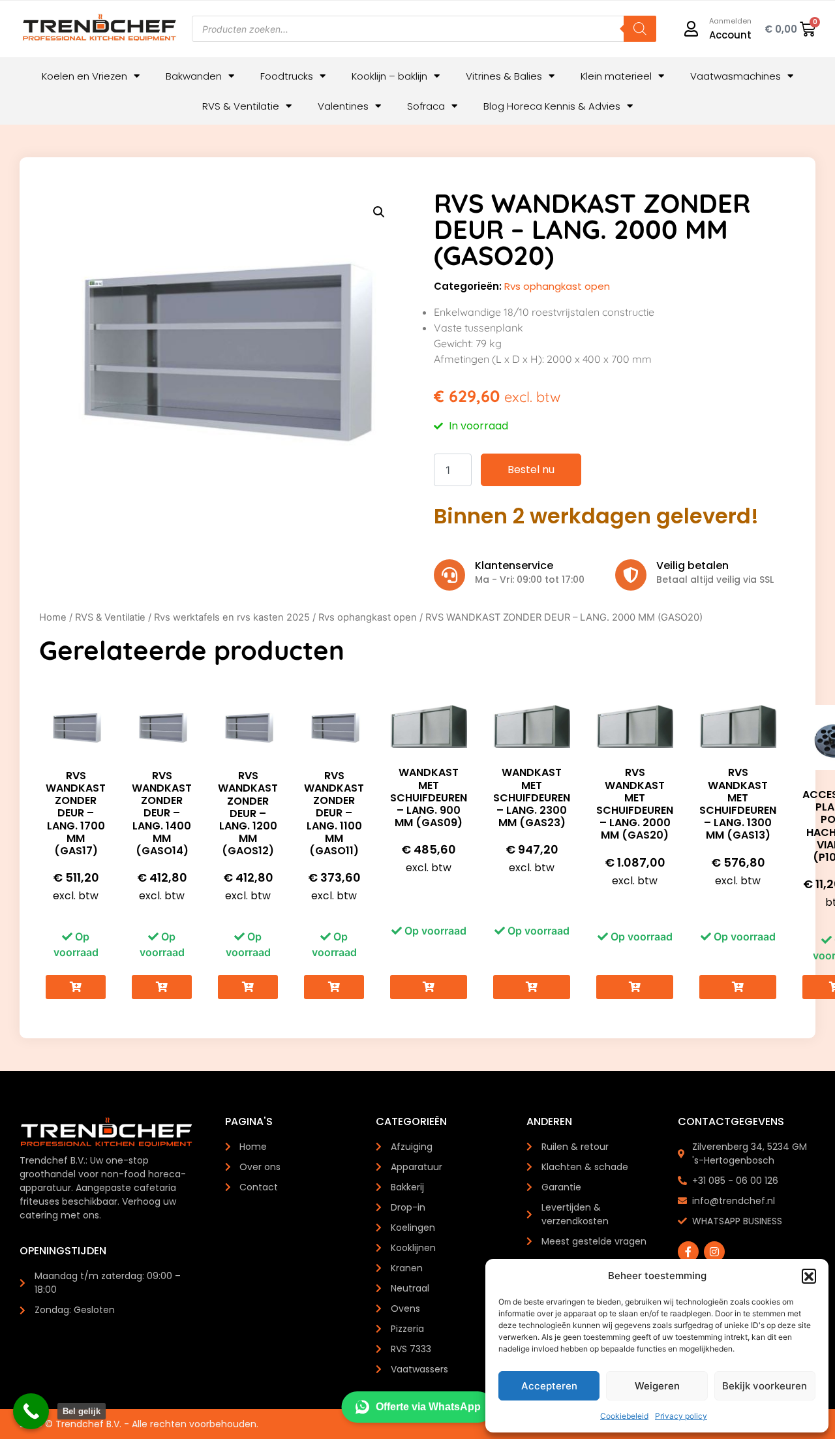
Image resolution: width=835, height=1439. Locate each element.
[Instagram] (714, 1251)
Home (53, 617)
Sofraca (426, 106)
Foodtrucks (286, 76)
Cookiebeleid (624, 1416)
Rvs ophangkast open (557, 286)
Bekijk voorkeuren (764, 1386)
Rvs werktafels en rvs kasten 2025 (232, 617)
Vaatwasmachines (735, 76)
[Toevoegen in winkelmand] (76, 987)
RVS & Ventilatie (240, 106)
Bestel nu (531, 469)
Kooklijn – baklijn (389, 76)
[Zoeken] (640, 29)
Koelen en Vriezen (84, 76)
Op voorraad (76, 944)
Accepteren (549, 1386)
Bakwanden (194, 76)
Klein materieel (616, 76)
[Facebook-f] (688, 1251)
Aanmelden (730, 21)
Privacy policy (681, 1416)
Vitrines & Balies (504, 76)
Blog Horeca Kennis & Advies (551, 106)
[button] (808, 1275)
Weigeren (657, 1386)
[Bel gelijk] (31, 1411)
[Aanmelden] (691, 29)
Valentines (343, 106)
